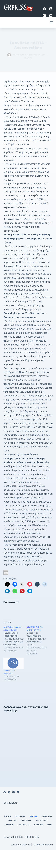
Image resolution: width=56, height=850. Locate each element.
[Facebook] (44, 8)
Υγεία (49, 825)
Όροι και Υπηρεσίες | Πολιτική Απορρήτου (32, 844)
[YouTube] (50, 15)
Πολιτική (28, 58)
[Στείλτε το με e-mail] (5, 572)
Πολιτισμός (42, 820)
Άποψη (7, 816)
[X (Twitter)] (50, 8)
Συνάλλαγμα (24, 825)
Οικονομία (20, 816)
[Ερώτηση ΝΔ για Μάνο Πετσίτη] (38, 640)
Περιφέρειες (26, 820)
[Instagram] (44, 15)
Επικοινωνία (10, 802)
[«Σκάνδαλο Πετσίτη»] (13, 663)
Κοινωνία (38, 825)
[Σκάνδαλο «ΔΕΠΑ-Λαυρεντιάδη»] (15, 638)
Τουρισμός (46, 816)
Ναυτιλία (12, 820)
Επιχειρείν (9, 825)
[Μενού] (51, 22)
